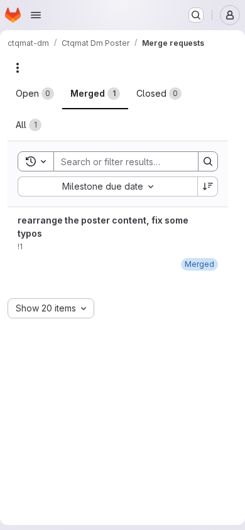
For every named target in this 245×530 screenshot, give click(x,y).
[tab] (35, 93)
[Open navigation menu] (36, 15)
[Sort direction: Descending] (208, 186)
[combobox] (107, 186)
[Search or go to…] (196, 15)
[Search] (208, 161)
